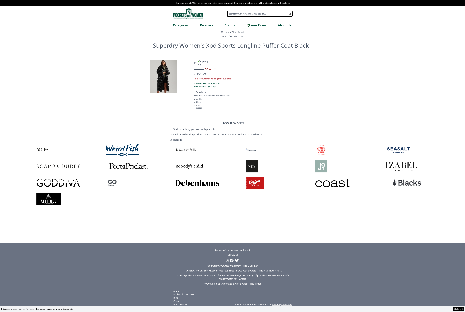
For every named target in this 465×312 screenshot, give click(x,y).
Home (223, 36)
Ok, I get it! (459, 309)
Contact (177, 301)
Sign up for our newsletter (205, 3)
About (176, 291)
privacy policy (67, 309)
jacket (199, 108)
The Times (255, 283)
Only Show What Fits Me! (232, 32)
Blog (175, 297)
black (198, 102)
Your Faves (258, 25)
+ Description (200, 92)
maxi (198, 105)
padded (199, 99)
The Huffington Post (270, 270)
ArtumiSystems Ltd (282, 304)
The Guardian (250, 265)
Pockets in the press (183, 294)
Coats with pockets (236, 36)
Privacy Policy (180, 304)
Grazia (242, 278)
